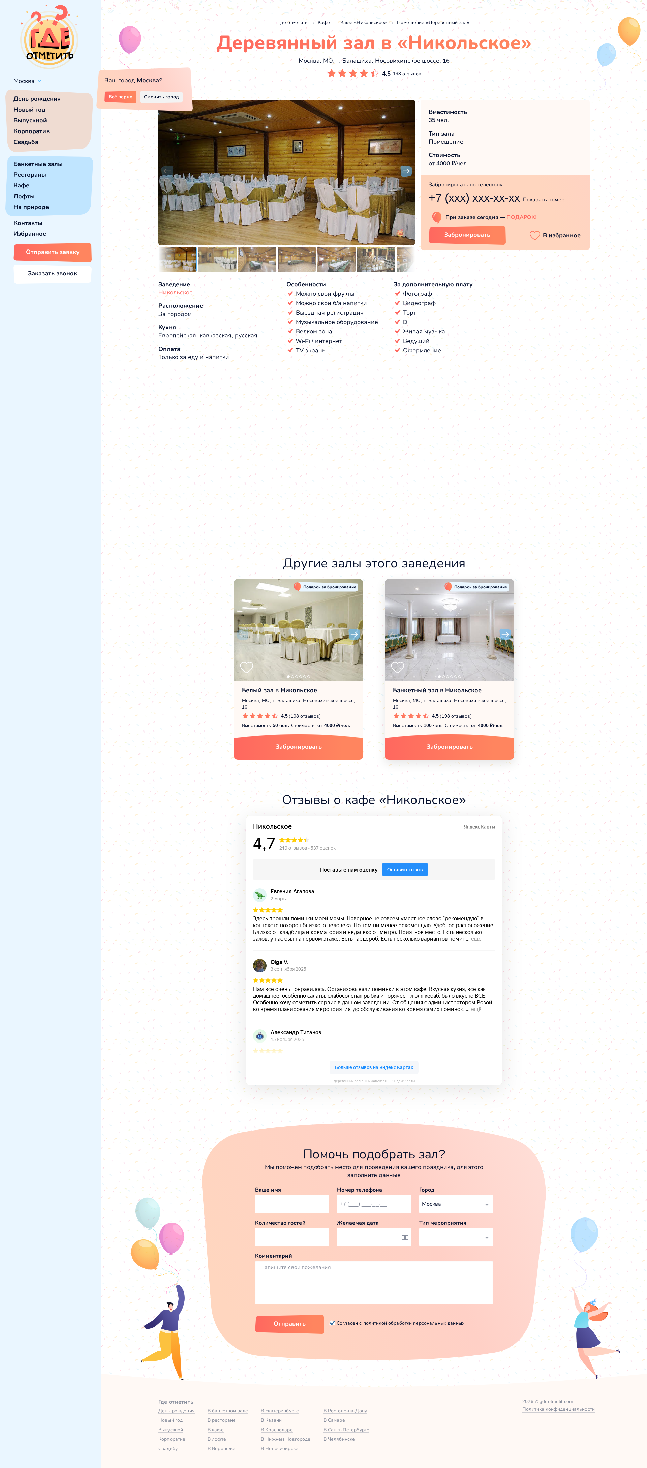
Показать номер (543, 199)
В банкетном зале (228, 1410)
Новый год (29, 109)
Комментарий (273, 1256)
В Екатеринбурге (280, 1410)
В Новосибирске (279, 1448)
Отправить (290, 1323)
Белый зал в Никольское (279, 690)
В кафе (216, 1429)
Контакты (27, 222)
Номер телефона (359, 1190)
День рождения (37, 98)
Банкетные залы (38, 163)
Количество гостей (280, 1223)
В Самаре (334, 1420)
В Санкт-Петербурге (347, 1429)
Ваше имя (268, 1190)
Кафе (21, 185)
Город (427, 1190)
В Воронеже (221, 1448)
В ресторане (222, 1420)
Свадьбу (168, 1448)
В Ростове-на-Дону (345, 1410)
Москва (24, 81)
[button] (167, 171)
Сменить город (161, 96)
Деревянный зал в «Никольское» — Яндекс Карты (374, 1081)
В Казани (271, 1420)
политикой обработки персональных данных (413, 1323)
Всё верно (120, 96)
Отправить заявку (53, 251)
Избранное (29, 233)
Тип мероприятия (442, 1223)
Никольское (175, 292)
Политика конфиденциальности (558, 1409)
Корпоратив (31, 131)
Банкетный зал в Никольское (437, 690)
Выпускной (30, 120)
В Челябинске (339, 1439)
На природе (31, 207)
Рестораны (29, 174)
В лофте (217, 1439)
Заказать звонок (52, 273)
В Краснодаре (277, 1429)
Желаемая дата (358, 1223)
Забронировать (467, 234)
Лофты (24, 196)
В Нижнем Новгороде (286, 1439)
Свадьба (25, 142)
